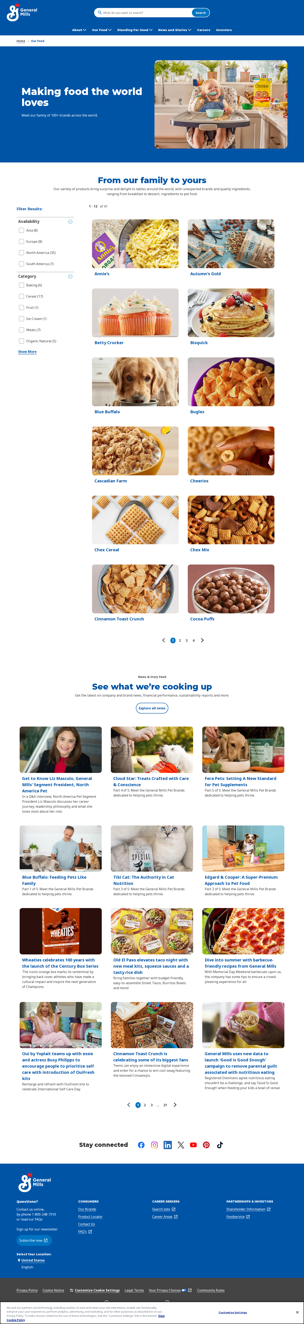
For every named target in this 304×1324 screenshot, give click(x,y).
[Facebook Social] (141, 1145)
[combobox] (146, 12)
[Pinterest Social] (206, 1144)
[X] (181, 1145)
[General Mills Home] (22, 12)
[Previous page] (164, 640)
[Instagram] (154, 1145)
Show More (27, 351)
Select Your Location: (34, 1254)
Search (201, 12)
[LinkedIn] (168, 1145)
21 (165, 1105)
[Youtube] (193, 1145)
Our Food (37, 41)
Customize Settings (233, 1312)
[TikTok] (220, 1145)
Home (21, 41)
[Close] (297, 1312)
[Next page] (202, 640)
